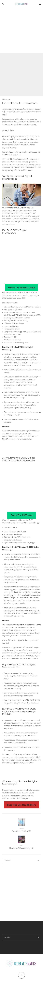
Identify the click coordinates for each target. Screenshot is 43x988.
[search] (38, 860)
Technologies (6, 99)
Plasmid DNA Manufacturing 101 (21, 847)
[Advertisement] (21, 30)
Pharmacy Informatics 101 (21, 829)
